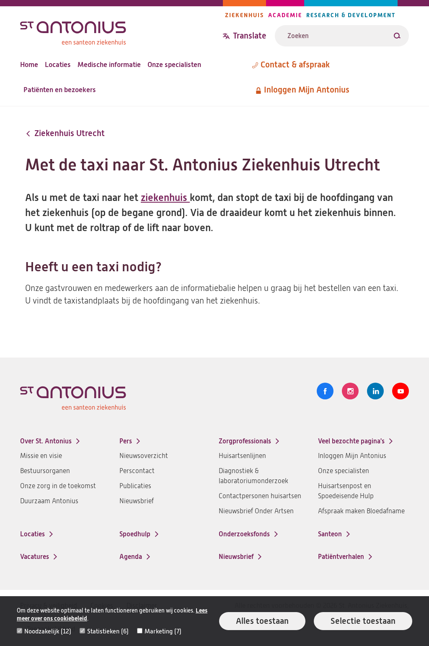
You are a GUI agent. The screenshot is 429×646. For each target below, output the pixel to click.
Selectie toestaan (363, 621)
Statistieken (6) (108, 631)
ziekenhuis (165, 197)
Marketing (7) (163, 631)
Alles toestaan (262, 621)
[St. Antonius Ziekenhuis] (121, 30)
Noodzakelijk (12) (47, 631)
